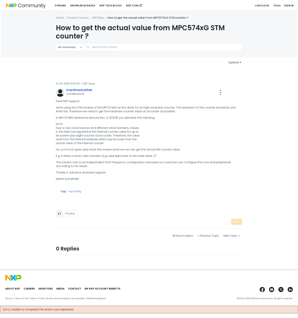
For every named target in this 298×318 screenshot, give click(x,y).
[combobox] (163, 47)
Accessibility (78, 298)
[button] (220, 92)
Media (60, 288)
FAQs (277, 5)
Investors (45, 288)
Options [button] (233, 62)
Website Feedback (96, 298)
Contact (74, 288)
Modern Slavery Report (58, 298)
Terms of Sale (37, 298)
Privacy (9, 298)
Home (60, 18)
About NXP (12, 288)
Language (262, 5)
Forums (60, 5)
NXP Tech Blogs (111, 5)
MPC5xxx (98, 18)
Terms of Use (21, 298)
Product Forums (78, 18)
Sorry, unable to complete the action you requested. (38, 309)
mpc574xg (74, 191)
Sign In (289, 5)
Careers (29, 288)
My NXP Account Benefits (103, 288)
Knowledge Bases (82, 5)
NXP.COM (132, 5)
